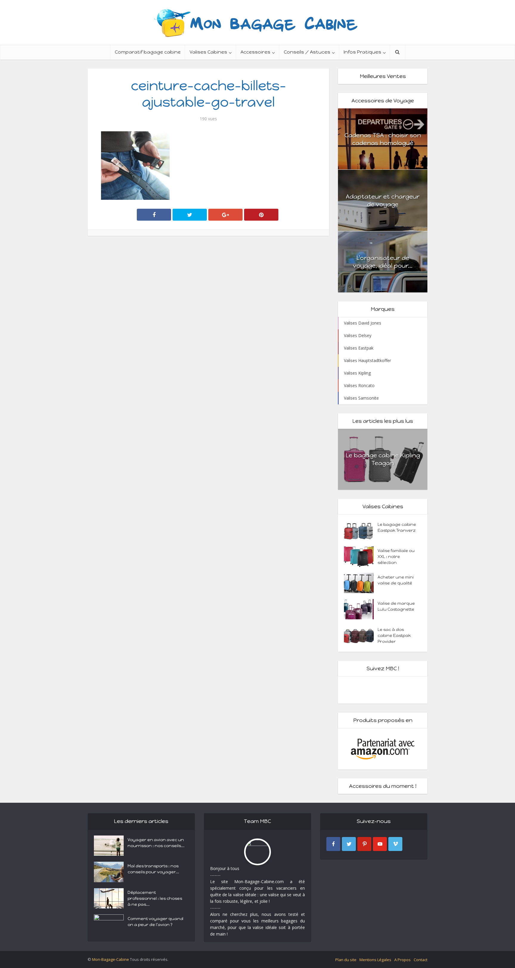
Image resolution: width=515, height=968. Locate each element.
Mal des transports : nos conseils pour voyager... (153, 869)
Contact (420, 959)
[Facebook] (333, 844)
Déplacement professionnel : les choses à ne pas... (155, 898)
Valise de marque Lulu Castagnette (396, 606)
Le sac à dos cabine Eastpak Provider (394, 635)
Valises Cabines (208, 52)
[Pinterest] (364, 844)
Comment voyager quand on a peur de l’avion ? (155, 921)
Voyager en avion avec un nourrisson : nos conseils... (156, 842)
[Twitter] (349, 844)
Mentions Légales (375, 959)
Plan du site (345, 959)
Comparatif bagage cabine (148, 52)
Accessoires (255, 52)
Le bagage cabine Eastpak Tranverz (397, 527)
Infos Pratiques (362, 52)
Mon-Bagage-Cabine (110, 959)
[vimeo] (395, 844)
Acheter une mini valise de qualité (396, 580)
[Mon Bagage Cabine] (257, 22)
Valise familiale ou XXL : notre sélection (396, 556)
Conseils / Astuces (307, 52)
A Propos (402, 959)
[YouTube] (380, 844)
